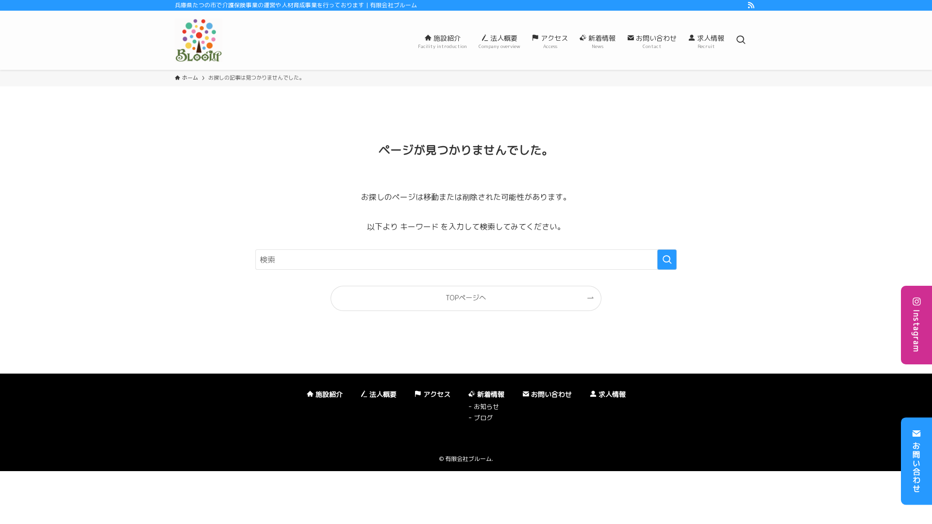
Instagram (916, 331)
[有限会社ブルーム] (198, 40)
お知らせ (486, 406)
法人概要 (382, 394)
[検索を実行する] (667, 259)
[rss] (751, 5)
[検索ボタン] (740, 40)
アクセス (435, 394)
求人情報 (611, 394)
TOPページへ (466, 298)
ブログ (483, 417)
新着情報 (489, 394)
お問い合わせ (916, 467)
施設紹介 (328, 394)
